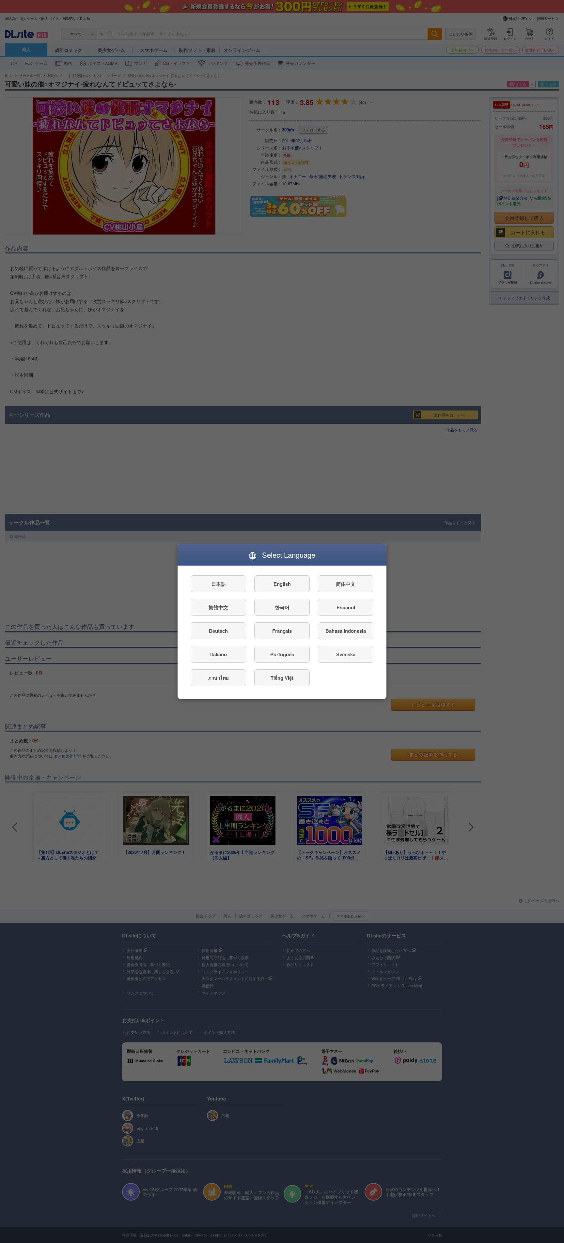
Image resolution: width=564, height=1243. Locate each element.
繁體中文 (218, 607)
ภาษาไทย (218, 677)
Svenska (345, 654)
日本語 (218, 583)
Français (282, 630)
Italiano (218, 654)
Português (282, 654)
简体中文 (345, 583)
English (282, 583)
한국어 (282, 607)
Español (346, 607)
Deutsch (218, 630)
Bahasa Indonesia (345, 630)
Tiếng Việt (282, 677)
